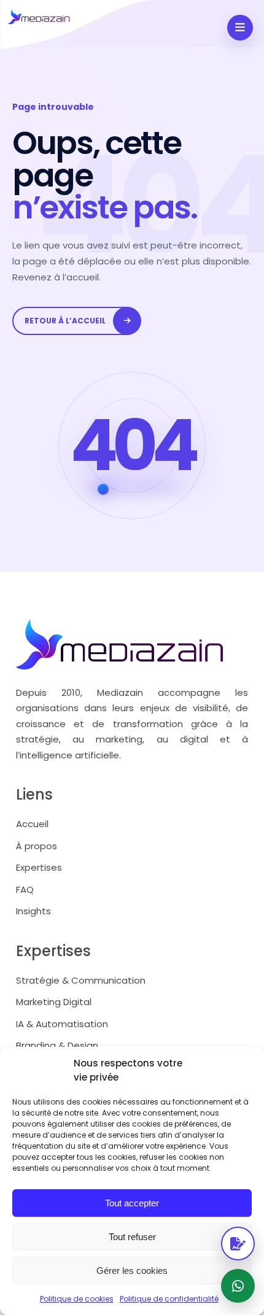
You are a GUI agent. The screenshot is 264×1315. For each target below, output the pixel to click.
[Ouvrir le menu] (240, 27)
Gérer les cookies (132, 1270)
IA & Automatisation (62, 1023)
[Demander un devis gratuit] (238, 1243)
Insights (33, 910)
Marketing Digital (53, 1001)
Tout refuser (132, 1237)
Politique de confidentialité (169, 1299)
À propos (36, 845)
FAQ (25, 889)
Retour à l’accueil (65, 320)
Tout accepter (132, 1203)
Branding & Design (57, 1045)
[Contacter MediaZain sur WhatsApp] (238, 1286)
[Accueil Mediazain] (77, 24)
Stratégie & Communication (81, 980)
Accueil (32, 823)
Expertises (39, 867)
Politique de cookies (77, 1299)
